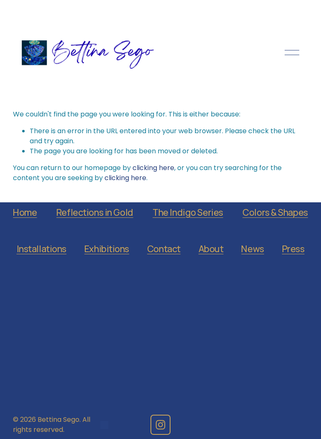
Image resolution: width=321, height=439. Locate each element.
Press (293, 248)
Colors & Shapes (275, 212)
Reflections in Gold (94, 212)
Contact (164, 248)
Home (25, 212)
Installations (41, 248)
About (211, 248)
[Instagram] (160, 425)
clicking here (153, 168)
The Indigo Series (188, 212)
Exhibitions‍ (106, 248)
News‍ (252, 248)
